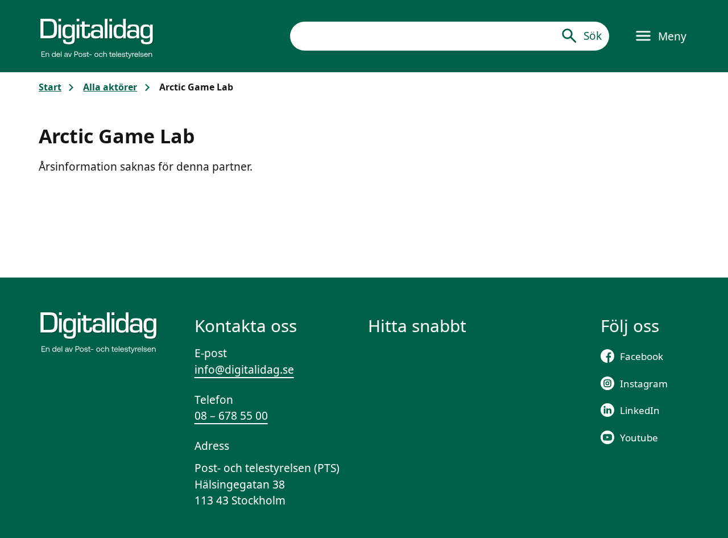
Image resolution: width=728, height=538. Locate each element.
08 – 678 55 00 (231, 415)
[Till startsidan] (97, 36)
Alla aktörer (110, 87)
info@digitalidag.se (244, 369)
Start (50, 87)
